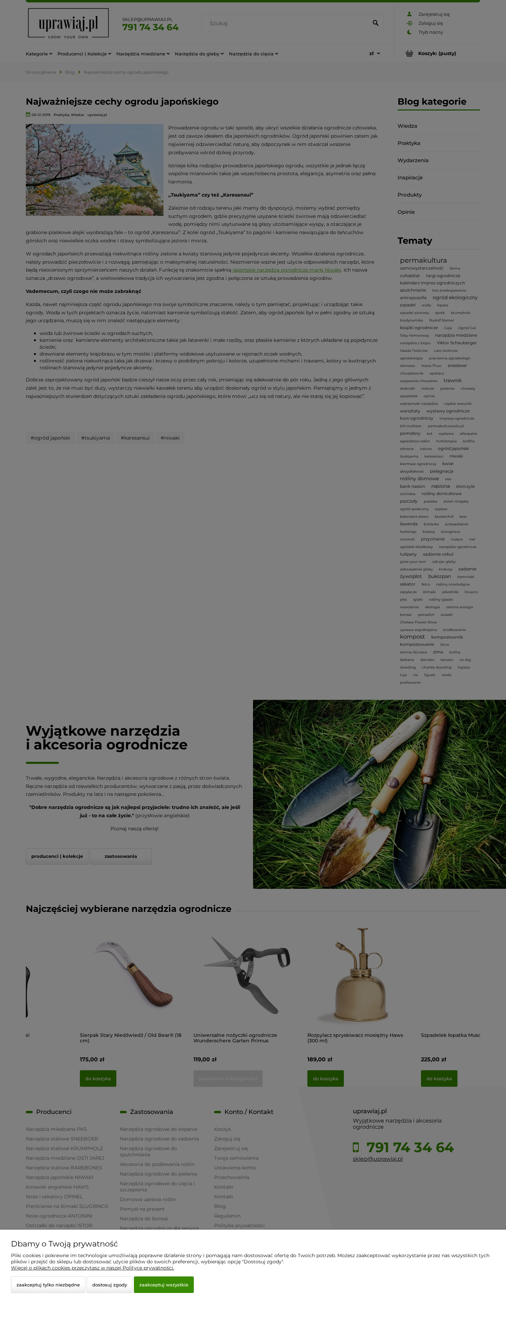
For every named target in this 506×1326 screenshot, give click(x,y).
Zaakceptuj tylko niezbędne (48, 1284)
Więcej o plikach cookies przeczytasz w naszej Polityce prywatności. (92, 1268)
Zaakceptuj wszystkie (163, 1284)
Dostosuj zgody (109, 1284)
